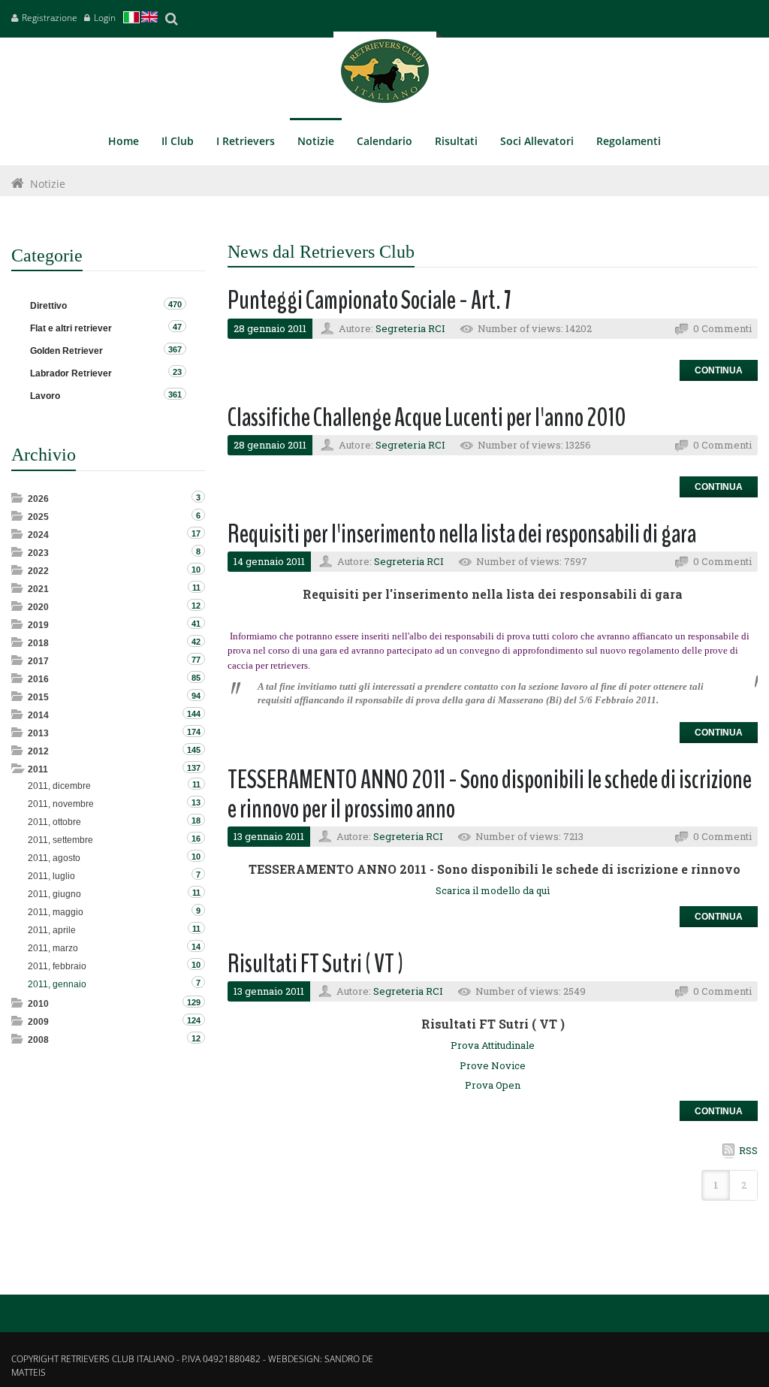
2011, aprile (52, 930)
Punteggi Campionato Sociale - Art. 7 (369, 300)
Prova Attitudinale (493, 1045)
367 (175, 349)
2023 (38, 553)
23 (177, 371)
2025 (38, 517)
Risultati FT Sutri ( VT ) (315, 963)
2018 (38, 643)
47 (177, 326)
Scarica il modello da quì (493, 890)
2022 (38, 571)
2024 (38, 535)
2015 (38, 697)
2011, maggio (55, 912)
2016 (38, 679)
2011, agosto (54, 858)
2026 (38, 499)
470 (175, 304)
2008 (38, 1040)
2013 (38, 733)
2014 (38, 715)
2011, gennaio (57, 984)
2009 (38, 1022)
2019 (38, 625)
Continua (719, 370)
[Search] (171, 19)
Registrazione (49, 17)
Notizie (47, 184)
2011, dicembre (59, 786)
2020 (38, 607)
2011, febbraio (57, 966)
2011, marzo (53, 948)
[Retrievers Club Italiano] (384, 75)
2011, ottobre (54, 822)
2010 (38, 1004)
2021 (38, 589)
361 (175, 394)
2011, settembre (60, 840)
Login (105, 17)
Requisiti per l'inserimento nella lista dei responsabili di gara (462, 533)
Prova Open (492, 1085)
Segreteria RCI (410, 328)
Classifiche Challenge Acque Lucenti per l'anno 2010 (427, 417)
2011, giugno (54, 894)
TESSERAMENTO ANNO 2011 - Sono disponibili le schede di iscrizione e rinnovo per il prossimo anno (490, 794)
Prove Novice (493, 1065)
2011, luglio (51, 876)
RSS (748, 1150)
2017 (38, 661)
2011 (38, 769)
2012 (38, 751)
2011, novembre (61, 804)
